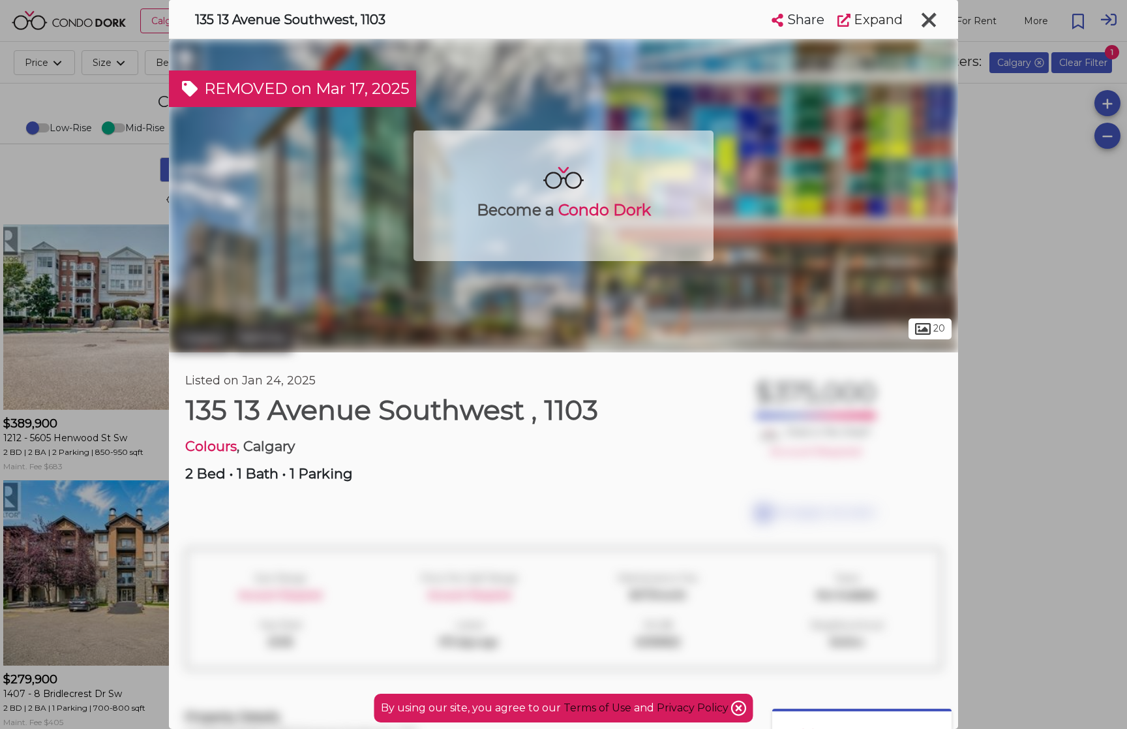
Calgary (201, 338)
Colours (211, 446)
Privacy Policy (694, 708)
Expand (876, 19)
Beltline (262, 338)
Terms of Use (597, 708)
